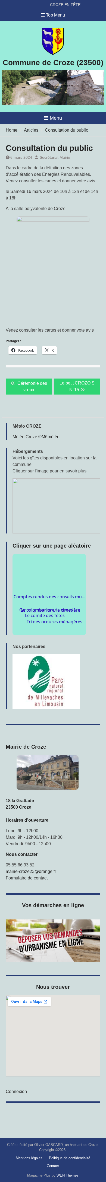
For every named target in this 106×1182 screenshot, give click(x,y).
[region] (56, 681)
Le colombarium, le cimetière (50, 607)
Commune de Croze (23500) (53, 62)
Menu (56, 118)
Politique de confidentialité (69, 1158)
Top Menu (55, 15)
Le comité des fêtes (44, 625)
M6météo (51, 436)
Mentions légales (29, 1158)
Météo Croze (25, 436)
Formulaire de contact (27, 878)
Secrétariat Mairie (55, 157)
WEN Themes (68, 1175)
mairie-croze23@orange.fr (31, 871)
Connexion (16, 1091)
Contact (53, 1166)
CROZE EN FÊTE (65, 3)
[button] (56, 505)
